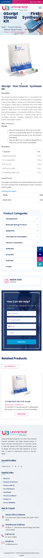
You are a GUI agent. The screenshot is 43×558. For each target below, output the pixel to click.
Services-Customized (14, 243)
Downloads (7, 492)
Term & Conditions (9, 496)
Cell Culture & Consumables (16, 237)
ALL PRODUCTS (10, 366)
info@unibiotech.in (12, 544)
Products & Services (15, 27)
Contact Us (7, 499)
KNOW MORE (21, 414)
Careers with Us (8, 485)
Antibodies (10, 249)
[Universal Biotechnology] (15, 7)
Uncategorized (11, 219)
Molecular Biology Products (13, 29)
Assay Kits (10, 255)
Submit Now (22, 342)
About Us (6, 478)
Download (13, 282)
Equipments (10, 231)
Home (4, 27)
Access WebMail (9, 503)
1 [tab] (21, 84)
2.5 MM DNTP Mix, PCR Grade (17, 401)
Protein (9, 267)
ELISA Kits (10, 261)
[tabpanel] (21, 59)
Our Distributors (9, 489)
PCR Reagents (29, 29)
